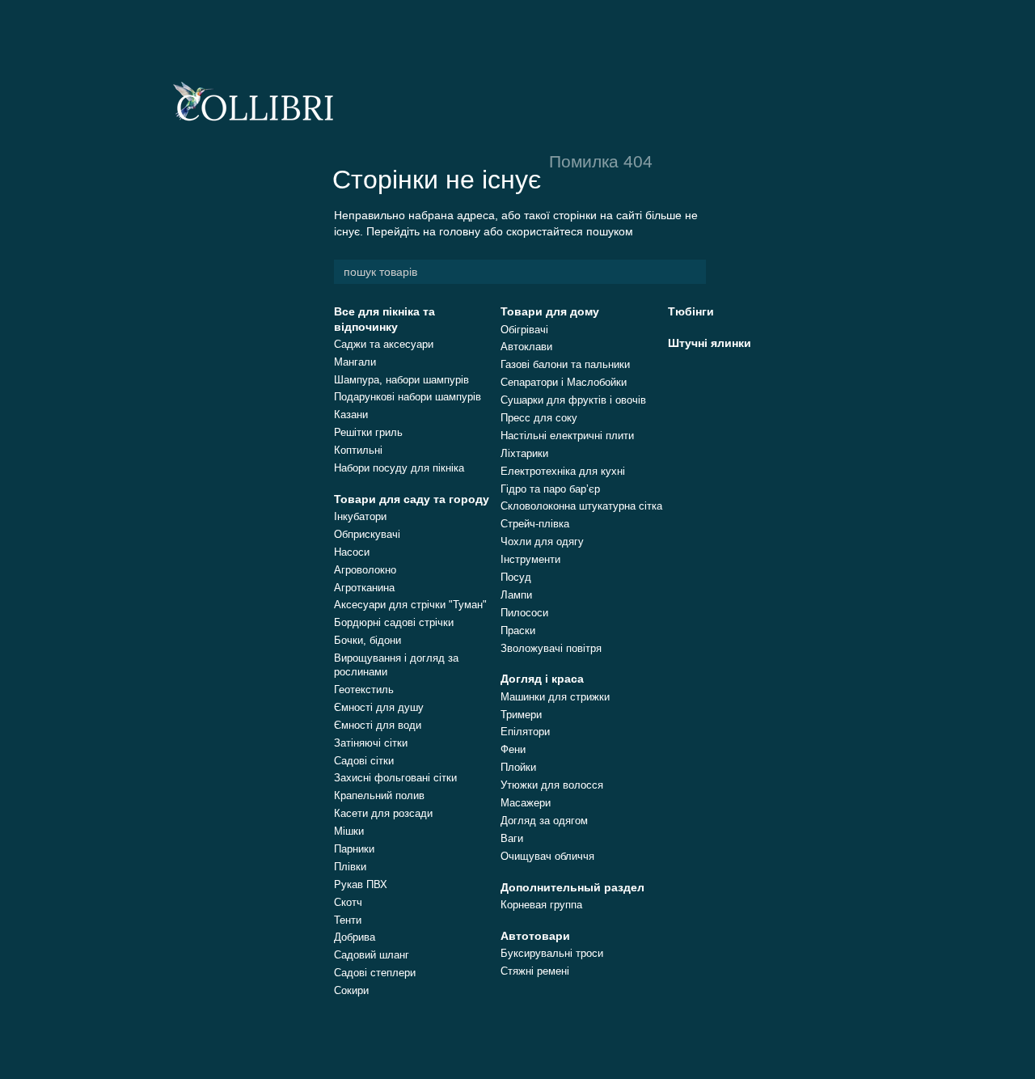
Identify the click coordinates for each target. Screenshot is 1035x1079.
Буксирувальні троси (552, 953)
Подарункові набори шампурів (407, 397)
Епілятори (525, 732)
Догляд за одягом (544, 821)
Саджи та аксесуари (383, 344)
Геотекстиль (364, 689)
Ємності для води (377, 725)
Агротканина (364, 588)
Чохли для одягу (542, 541)
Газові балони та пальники (565, 364)
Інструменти (530, 559)
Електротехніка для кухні (563, 471)
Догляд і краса (542, 678)
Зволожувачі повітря (551, 648)
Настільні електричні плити (567, 435)
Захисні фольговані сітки (395, 778)
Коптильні (358, 450)
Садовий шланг (371, 955)
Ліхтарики (524, 453)
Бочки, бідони (367, 640)
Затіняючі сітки (371, 743)
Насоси (352, 552)
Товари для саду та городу (411, 499)
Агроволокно (365, 570)
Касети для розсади (383, 813)
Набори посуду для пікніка (399, 468)
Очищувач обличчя (547, 856)
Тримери (521, 715)
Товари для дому (550, 311)
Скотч (348, 902)
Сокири (351, 990)
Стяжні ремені (535, 971)
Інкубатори (360, 516)
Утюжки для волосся (552, 785)
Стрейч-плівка (535, 524)
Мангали (355, 362)
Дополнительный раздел (572, 887)
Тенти (347, 920)
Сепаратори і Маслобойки (564, 382)
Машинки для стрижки (555, 697)
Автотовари (535, 935)
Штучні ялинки (709, 342)
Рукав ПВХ (360, 884)
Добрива (354, 937)
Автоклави (526, 347)
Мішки (349, 831)
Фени (513, 749)
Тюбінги (691, 311)
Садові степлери (375, 973)
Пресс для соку (539, 418)
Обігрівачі (524, 330)
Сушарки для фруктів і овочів (573, 400)
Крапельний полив (379, 795)
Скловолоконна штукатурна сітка (581, 506)
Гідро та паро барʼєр (550, 489)
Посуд (516, 577)
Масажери (526, 803)
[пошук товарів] (693, 272)
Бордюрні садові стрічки (394, 622)
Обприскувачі (367, 534)
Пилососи (524, 613)
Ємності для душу (379, 707)
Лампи (516, 595)
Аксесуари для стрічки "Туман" (410, 605)
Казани (351, 414)
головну (459, 231)
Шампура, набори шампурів (401, 380)
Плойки (518, 767)
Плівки (350, 867)
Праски (518, 630)
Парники (354, 849)
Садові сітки (364, 761)
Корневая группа (541, 905)
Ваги (512, 838)
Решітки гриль (368, 432)
